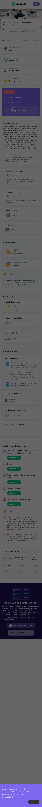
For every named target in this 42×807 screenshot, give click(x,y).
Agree (34, 802)
